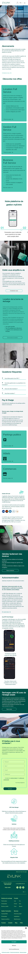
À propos (3, 922)
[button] (26, 928)
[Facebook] (20, 887)
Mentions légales (23, 952)
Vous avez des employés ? (11, 388)
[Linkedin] (23, 887)
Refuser (14, 945)
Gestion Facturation (6, 911)
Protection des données (14, 952)
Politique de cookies (5, 952)
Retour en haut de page (21, 871)
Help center (8, 887)
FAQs (21, 922)
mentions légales (13, 778)
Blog (16, 922)
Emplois (10, 922)
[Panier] (17, 3)
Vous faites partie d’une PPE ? (12, 378)
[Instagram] (17, 887)
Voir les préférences (14, 949)
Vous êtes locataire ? (10, 393)
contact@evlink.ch (20, 883)
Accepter (14, 941)
